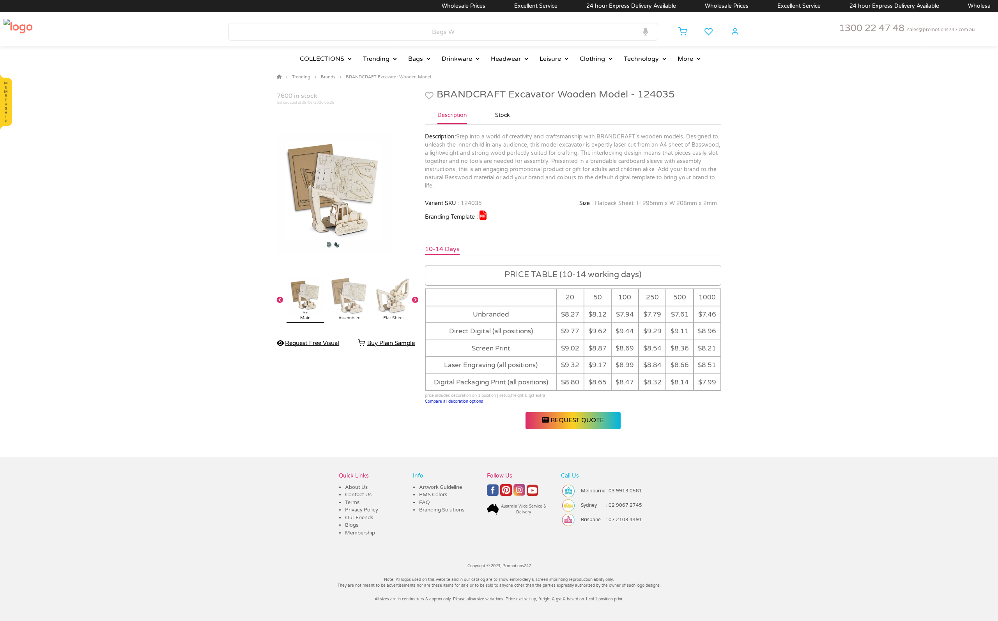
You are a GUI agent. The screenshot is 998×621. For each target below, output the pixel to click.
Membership (360, 533)
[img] (483, 215)
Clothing (592, 59)
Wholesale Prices (446, 6)
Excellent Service (518, 6)
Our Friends (359, 518)
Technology (641, 59)
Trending (376, 59)
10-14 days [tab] (442, 249)
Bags (415, 59)
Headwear (506, 59)
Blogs (351, 525)
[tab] (452, 118)
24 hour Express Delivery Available (614, 6)
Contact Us (358, 495)
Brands (328, 77)
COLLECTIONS (322, 59)
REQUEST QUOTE (576, 420)
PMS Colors (433, 495)
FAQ (424, 502)
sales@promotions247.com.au (941, 29)
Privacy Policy (361, 510)
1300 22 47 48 (871, 28)
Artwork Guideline (440, 487)
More (685, 59)
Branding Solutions (441, 510)
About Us (356, 487)
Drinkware (457, 59)
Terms (352, 502)
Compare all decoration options (454, 401)
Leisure (550, 59)
